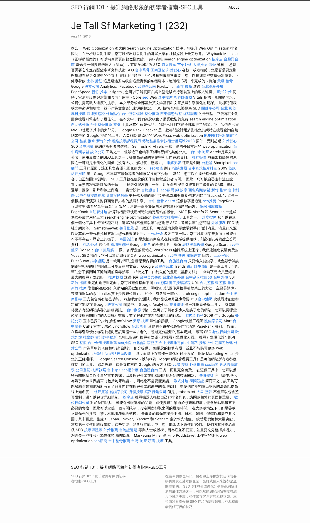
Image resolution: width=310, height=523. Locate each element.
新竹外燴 (103, 141)
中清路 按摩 (196, 342)
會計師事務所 (198, 266)
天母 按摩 (141, 321)
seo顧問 (167, 190)
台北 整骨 (139, 326)
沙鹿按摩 (209, 217)
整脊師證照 (183, 97)
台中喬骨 (142, 70)
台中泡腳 (86, 146)
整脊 (117, 124)
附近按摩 (169, 64)
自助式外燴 (80, 124)
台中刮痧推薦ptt (199, 277)
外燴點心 (173, 70)
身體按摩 (136, 391)
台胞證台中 (150, 190)
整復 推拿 (87, 141)
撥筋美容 (174, 162)
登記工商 (101, 353)
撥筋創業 (194, 255)
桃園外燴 (90, 244)
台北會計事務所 (145, 342)
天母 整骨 (225, 81)
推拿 (147, 244)
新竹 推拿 (99, 92)
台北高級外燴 (212, 86)
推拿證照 (97, 261)
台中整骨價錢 (132, 113)
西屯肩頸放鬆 (199, 190)
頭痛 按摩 (156, 440)
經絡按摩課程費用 (126, 141)
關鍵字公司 (210, 108)
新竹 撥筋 (184, 86)
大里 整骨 (204, 391)
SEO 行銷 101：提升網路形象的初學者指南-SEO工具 (137, 7)
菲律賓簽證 (96, 113)
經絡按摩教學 (193, 244)
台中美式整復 (151, 277)
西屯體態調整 (171, 113)
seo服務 (156, 168)
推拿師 (88, 337)
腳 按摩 (181, 190)
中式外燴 (155, 233)
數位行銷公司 (223, 331)
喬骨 (212, 64)
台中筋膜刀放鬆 (220, 342)
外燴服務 (218, 222)
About (234, 7)
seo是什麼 (130, 370)
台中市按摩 (200, 151)
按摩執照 (115, 277)
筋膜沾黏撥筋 (211, 206)
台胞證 (207, 162)
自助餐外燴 (98, 211)
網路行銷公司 (155, 391)
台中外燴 (221, 277)
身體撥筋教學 (117, 195)
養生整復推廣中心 (167, 217)
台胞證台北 (164, 266)
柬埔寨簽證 (120, 244)
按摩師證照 (93, 430)
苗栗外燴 (184, 64)
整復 (83, 342)
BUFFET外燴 (214, 135)
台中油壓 (205, 299)
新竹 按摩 (79, 288)
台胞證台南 (147, 86)
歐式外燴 (224, 92)
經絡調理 (190, 113)
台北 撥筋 (228, 108)
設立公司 (92, 86)
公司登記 (83, 370)
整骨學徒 (176, 304)
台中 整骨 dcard (161, 201)
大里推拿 (200, 64)
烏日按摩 (78, 113)
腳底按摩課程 (180, 282)
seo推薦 (209, 201)
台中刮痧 (134, 310)
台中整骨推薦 (101, 124)
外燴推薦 (196, 364)
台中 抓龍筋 (104, 250)
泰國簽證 (126, 239)
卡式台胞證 (194, 315)
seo (145, 97)
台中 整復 (177, 255)
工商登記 (158, 70)
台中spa (114, 370)
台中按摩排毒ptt (172, 342)
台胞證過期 (128, 430)
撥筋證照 (179, 168)
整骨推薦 (152, 113)
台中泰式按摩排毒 (202, 168)
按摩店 (217, 59)
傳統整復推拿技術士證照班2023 (168, 141)
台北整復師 (209, 282)
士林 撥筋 (94, 81)
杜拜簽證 (199, 157)
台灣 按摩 (180, 364)
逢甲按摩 (165, 97)
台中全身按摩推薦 (90, 195)
